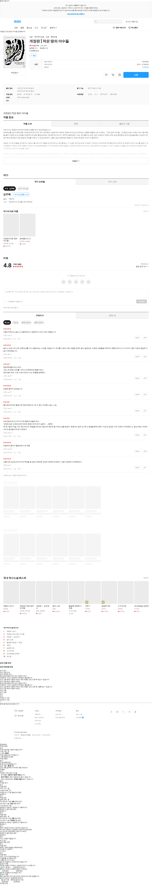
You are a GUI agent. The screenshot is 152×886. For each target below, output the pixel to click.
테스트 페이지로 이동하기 (76, 14)
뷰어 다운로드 (39, 717)
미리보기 (14, 73)
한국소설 (54, 37)
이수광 (136, 609)
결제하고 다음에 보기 (20, 807)
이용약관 (16, 735)
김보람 (27, 241)
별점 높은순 (26, 322)
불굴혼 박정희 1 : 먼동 (75, 607)
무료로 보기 (4, 792)
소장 (136, 75)
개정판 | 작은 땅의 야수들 (10, 240)
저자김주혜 (9, 188)
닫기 (4, 840)
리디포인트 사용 (5, 805)
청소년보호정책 (36, 735)
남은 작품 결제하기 (6, 767)
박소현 (42, 48)
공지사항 (20, 716)
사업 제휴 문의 (60, 717)
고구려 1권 (122, 606)
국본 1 (87, 606)
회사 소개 (79, 714)
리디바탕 (38, 724)
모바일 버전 (4, 883)
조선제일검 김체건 (141, 606)
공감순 (15, 322)
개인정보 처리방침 (26, 735)
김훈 (54, 609)
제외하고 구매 (4, 698)
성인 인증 (3, 690)
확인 (1, 781)
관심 (34, 55)
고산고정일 (72, 611)
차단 (19, 339)
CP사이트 (38, 720)
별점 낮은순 (39, 322)
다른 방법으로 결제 (6, 757)
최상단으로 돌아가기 (12, 704)
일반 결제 (13, 809)
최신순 (7, 322)
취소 (1, 694)
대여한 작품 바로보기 (20, 767)
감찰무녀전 (105, 606)
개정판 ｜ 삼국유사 (42, 607)
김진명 (5, 609)
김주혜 (31, 48)
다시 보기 (11, 860)
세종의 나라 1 (8, 606)
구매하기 (9, 849)
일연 (37, 611)
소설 (30, 37)
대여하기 (3, 849)
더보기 (146, 211)
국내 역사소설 (39, 37)
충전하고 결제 (4, 809)
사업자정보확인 (46, 735)
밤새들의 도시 (25, 239)
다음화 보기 (4, 860)
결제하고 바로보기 (6, 807)
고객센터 (20, 711)
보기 (1, 840)
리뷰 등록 (141, 301)
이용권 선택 (4, 790)
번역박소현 (23, 188)
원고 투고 (58, 714)
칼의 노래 (56, 606)
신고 (14, 339)
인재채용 (79, 717)
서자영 (87, 609)
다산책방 (32, 51)
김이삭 (103, 609)
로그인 (132, 22)
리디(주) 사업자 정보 (20, 732)
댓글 (137, 337)
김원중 (42, 611)
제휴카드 (38, 714)
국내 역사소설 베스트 (10, 628)
